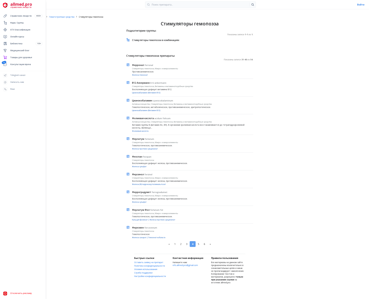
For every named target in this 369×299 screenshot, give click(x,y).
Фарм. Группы (17, 22)
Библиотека (25, 43)
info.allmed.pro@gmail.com (185, 265)
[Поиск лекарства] (253, 5)
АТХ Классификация (20, 29)
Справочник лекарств (25, 15)
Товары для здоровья (21, 57)
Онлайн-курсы (17, 36)
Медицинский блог (19, 50)
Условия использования (145, 269)
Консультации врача (20, 64)
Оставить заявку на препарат (148, 262)
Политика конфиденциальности (149, 265)
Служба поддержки (143, 272)
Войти (360, 4)
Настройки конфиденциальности (150, 276)
